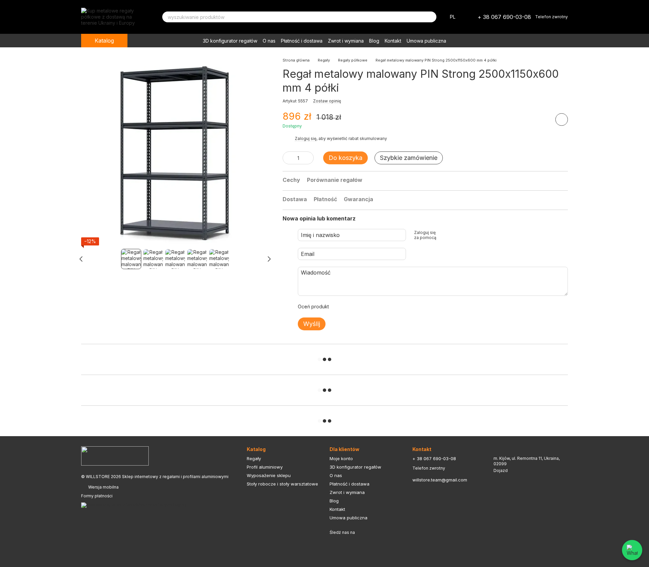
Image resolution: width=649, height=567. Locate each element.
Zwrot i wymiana (346, 41)
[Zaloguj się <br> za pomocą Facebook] (444, 235)
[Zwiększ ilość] (308, 158)
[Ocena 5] (383, 307)
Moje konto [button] (341, 458)
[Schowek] (509, 40)
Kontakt (393, 41)
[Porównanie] (527, 40)
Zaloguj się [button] (305, 138)
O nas (269, 41)
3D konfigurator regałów (230, 41)
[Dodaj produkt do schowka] (561, 119)
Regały (254, 458)
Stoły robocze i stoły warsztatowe (282, 484)
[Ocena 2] (350, 307)
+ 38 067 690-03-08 (504, 17)
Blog (374, 41)
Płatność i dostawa (301, 41)
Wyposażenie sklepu (269, 475)
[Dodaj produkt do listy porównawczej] (542, 119)
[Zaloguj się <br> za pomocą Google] (455, 235)
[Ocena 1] (340, 307)
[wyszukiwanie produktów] (431, 16)
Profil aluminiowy (265, 467)
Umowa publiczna (426, 41)
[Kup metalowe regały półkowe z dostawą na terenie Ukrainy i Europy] (115, 455)
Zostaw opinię (327, 100)
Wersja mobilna (103, 487)
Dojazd (501, 470)
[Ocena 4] (372, 307)
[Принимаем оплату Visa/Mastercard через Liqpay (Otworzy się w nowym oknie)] (134, 504)
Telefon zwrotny (551, 16)
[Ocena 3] (361, 307)
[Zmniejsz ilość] (287, 158)
